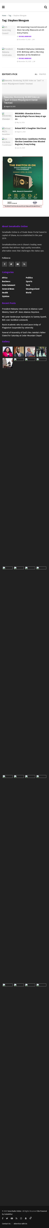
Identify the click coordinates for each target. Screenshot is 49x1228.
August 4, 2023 (21, 132)
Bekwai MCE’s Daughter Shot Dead (30, 128)
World (28, 292)
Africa (4, 278)
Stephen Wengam (19, 16)
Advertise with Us (20, 1224)
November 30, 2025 (24, 61)
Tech (28, 285)
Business (6, 281)
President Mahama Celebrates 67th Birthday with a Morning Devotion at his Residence (30, 52)
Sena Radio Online (14, 1211)
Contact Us (6, 1224)
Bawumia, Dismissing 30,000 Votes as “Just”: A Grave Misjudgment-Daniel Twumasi (22, 100)
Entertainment (8, 285)
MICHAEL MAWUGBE (25, 36)
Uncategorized (32, 289)
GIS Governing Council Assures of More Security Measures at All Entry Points (32, 30)
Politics (42, 74)
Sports (29, 281)
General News (8, 289)
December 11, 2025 (24, 39)
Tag (9, 16)
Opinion (5, 296)
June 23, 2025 (20, 148)
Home (4, 16)
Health (5, 292)
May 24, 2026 (20, 122)
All (36, 74)
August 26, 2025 (10, 106)
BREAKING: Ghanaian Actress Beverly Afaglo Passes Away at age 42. (30, 116)
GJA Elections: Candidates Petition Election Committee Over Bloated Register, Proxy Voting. (30, 142)
